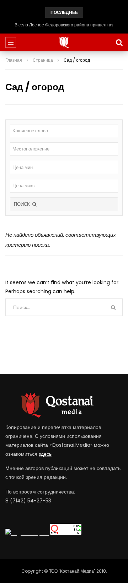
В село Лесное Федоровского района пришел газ (64, 25)
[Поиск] (119, 42)
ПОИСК (22, 204)
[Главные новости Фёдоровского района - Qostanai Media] (64, 42)
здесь (45, 453)
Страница (43, 60)
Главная (13, 60)
